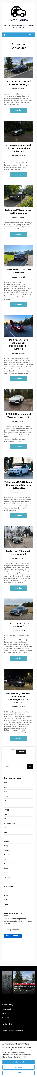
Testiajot (7, 877)
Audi (5, 783)
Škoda (6, 868)
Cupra (6, 796)
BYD (5, 792)
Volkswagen (8, 886)
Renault (6, 855)
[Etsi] (30, 766)
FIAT (5, 801)
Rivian (6, 859)
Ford (5, 805)
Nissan (6, 841)
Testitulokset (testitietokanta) (12, 1030)
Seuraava (21, 752)
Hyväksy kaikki (18, 1062)
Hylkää (18, 1073)
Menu (31, 35)
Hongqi (6, 810)
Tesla (6, 873)
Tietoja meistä (7, 1024)
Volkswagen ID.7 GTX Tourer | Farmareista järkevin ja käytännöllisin (18, 485)
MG (5, 828)
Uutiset (6, 882)
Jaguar (6, 814)
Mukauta (18, 1067)
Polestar (7, 850)
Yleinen (6, 904)
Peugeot (7, 846)
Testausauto (18, 20)
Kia (5, 819)
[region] (18, 1059)
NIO (5, 837)
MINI (5, 832)
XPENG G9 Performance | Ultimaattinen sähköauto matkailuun (18, 148)
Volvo (6, 891)
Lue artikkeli (18, 110)
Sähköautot (8, 864)
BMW (5, 787)
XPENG (6, 900)
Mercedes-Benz (9, 823)
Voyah (6, 895)
